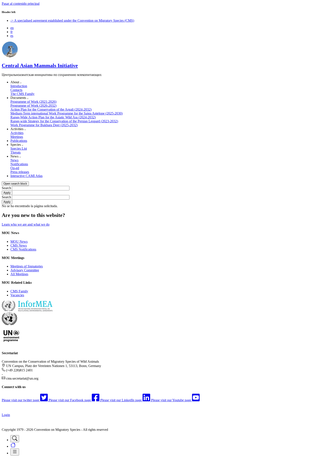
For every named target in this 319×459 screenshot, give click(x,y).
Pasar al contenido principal (20, 3)
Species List (18, 148)
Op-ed (14, 168)
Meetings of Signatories (26, 266)
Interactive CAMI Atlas (26, 176)
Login (6, 415)
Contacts (16, 90)
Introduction (18, 86)
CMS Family (19, 291)
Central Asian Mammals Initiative (40, 65)
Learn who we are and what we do (25, 224)
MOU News (19, 241)
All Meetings (19, 274)
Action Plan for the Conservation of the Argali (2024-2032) (51, 109)
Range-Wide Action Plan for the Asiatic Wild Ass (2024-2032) (53, 117)
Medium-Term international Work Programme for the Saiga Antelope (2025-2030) (66, 113)
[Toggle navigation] (14, 438)
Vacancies (17, 295)
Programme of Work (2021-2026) (33, 101)
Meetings (16, 137)
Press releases (19, 172)
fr (11, 32)
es (11, 36)
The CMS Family (22, 94)
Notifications (19, 164)
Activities (16, 133)
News (14, 160)
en (12, 28)
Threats (15, 152)
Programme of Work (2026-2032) (33, 105)
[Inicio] (10, 56)
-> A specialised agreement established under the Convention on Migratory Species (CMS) (72, 20)
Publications (18, 141)
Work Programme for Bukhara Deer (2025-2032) (44, 125)
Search (6, 188)
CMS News (18, 245)
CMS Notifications (23, 249)
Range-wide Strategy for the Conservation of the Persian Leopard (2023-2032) (64, 121)
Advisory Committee (24, 270)
